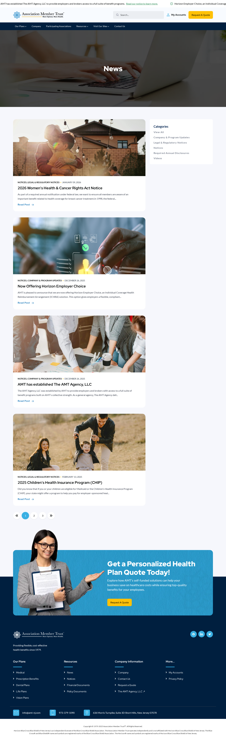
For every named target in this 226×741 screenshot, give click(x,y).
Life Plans (21, 691)
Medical (20, 672)
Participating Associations (58, 26)
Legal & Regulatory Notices (170, 142)
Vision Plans (22, 697)
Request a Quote (127, 685)
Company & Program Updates (172, 137)
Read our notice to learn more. (142, 3)
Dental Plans (23, 685)
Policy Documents (76, 691)
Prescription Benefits (27, 678)
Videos (158, 158)
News (70, 672)
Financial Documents (78, 685)
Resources (81, 26)
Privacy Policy (176, 678)
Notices (158, 147)
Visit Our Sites (100, 26)
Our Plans (20, 26)
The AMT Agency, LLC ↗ (131, 691)
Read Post (24, 204)
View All (159, 132)
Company (36, 26)
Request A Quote (201, 14)
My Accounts (176, 672)
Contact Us (119, 26)
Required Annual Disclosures (171, 152)
